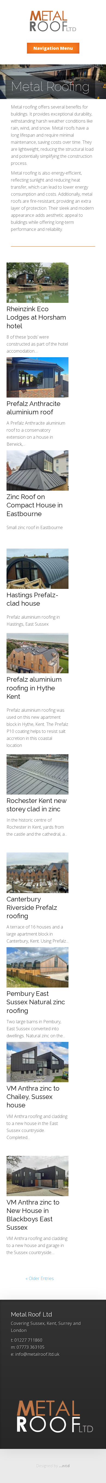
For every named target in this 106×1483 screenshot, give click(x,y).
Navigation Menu (53, 48)
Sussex (37, 1323)
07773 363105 (31, 1347)
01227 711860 (28, 1340)
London (19, 1330)
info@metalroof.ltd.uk (37, 1354)
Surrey (65, 1323)
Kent (51, 1323)
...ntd (64, 1465)
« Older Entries (40, 1278)
